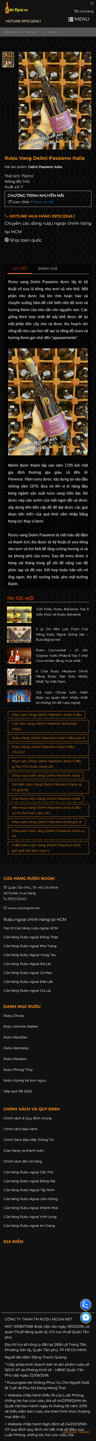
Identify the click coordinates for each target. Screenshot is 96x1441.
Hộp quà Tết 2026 (17, 1091)
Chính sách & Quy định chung (27, 1118)
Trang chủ (11, 32)
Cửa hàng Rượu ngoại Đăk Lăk (28, 982)
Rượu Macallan (15, 1037)
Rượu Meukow (15, 1059)
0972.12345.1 (17, 899)
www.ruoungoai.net (24, 908)
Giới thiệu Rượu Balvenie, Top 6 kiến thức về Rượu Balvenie (62, 611)
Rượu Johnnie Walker (20, 1026)
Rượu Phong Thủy (18, 1069)
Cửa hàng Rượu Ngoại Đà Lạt (27, 964)
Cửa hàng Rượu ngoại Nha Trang (30, 946)
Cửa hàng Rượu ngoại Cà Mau (27, 973)
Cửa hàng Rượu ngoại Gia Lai (27, 990)
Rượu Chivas (13, 1016)
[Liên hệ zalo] (86, 1305)
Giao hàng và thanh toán (23, 1150)
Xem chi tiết (43, 202)
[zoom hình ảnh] (85, 144)
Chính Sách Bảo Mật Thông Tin (28, 1140)
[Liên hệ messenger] (86, 1317)
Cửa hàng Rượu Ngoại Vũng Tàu (29, 955)
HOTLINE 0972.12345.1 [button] (23, 21)
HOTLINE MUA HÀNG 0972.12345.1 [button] (41, 216)
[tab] (20, 268)
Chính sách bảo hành (20, 1129)
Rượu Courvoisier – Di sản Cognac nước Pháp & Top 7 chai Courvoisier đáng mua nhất (62, 655)
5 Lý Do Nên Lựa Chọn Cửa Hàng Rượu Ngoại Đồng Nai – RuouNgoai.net (62, 634)
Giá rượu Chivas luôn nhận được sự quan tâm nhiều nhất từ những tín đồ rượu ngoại (62, 697)
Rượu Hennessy (16, 1048)
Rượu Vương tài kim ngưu (24, 1080)
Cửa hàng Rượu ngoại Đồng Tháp (30, 937)
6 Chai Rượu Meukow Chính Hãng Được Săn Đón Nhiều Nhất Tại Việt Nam (62, 676)
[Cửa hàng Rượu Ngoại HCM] (16, 8)
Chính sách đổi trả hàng (22, 1161)
